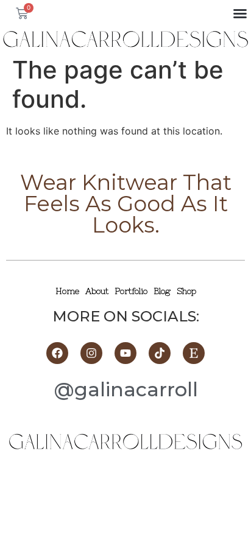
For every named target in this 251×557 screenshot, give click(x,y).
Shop (186, 291)
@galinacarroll (126, 389)
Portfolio (131, 291)
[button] (240, 13)
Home (67, 291)
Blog (162, 291)
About (96, 291)
